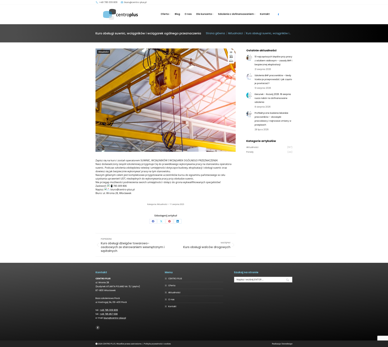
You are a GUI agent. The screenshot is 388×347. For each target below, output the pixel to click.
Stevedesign (287, 343)
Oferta (171, 285)
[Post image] (249, 58)
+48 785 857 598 (109, 313)
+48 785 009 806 (108, 2)
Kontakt (172, 306)
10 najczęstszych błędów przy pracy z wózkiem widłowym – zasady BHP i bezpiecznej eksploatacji (273, 60)
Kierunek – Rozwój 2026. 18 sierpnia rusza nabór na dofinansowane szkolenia (273, 98)
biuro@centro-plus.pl (135, 2)
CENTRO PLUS (175, 278)
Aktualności (103, 52)
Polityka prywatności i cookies (157, 343)
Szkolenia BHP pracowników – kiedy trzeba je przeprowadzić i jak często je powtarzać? (273, 79)
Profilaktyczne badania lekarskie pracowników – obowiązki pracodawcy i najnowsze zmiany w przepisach (273, 118)
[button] (287, 280)
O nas (171, 299)
